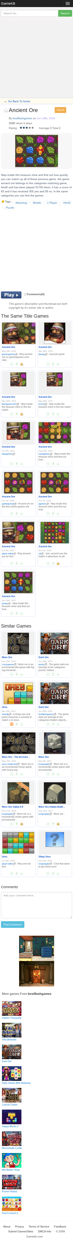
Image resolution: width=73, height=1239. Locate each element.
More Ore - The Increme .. (16, 757)
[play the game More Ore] (18, 642)
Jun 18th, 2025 (46, 118)
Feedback (60, 1226)
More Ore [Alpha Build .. (52, 806)
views (19, 123)
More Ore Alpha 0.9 (12, 806)
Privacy (19, 1226)
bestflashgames (22, 118)
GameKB (8, 3)
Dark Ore (44, 657)
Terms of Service (39, 1226)
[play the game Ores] (18, 692)
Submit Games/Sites (20, 1231)
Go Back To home (19, 101)
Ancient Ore (8, 347)
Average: (44, 128)
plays (29, 123)
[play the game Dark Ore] (54, 642)
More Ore (7, 657)
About (6, 1226)
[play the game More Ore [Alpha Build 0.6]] (55, 792)
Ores (4, 707)
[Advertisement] (36, 59)
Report (60, 110)
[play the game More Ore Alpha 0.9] (18, 792)
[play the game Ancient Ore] (19, 332)
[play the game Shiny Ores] (55, 838)
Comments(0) (36, 294)
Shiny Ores (45, 856)
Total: (55, 128)
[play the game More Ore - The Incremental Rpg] (19, 742)
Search (65, 13)
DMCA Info (44, 1231)
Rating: (13, 128)
